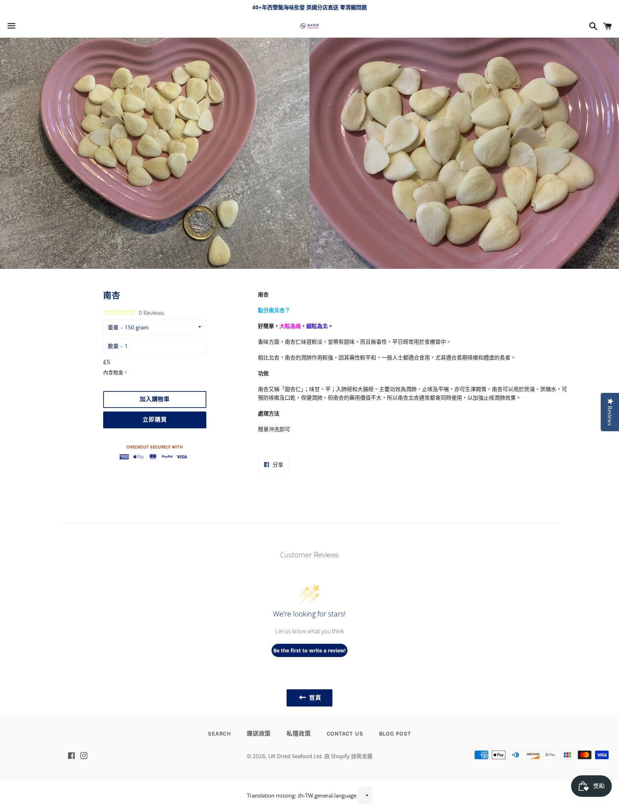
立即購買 (155, 419)
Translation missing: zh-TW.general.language (301, 795)
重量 (113, 327)
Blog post (395, 733)
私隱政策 (299, 733)
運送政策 (259, 733)
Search (219, 733)
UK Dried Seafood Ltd (294, 756)
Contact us (345, 733)
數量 (113, 345)
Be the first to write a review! (309, 650)
